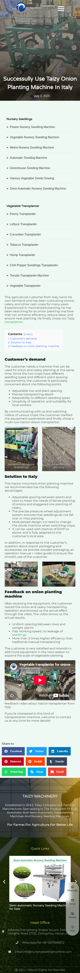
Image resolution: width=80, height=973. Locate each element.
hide (28, 334)
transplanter (14, 322)
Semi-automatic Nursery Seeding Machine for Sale (39, 907)
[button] (61, 8)
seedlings (19, 635)
